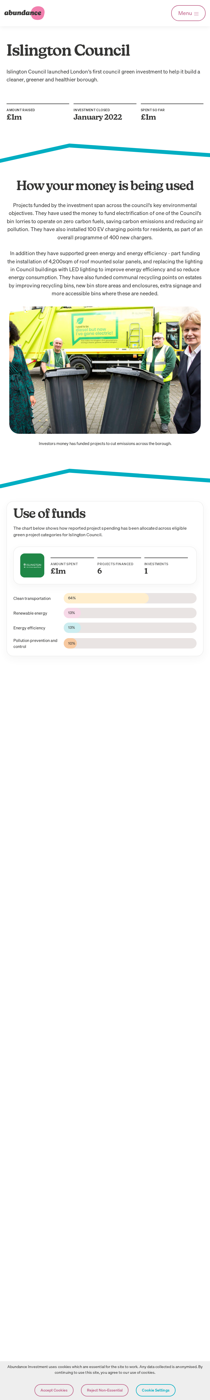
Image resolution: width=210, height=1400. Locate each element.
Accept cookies (54, 1390)
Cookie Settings (155, 1390)
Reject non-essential (104, 1390)
